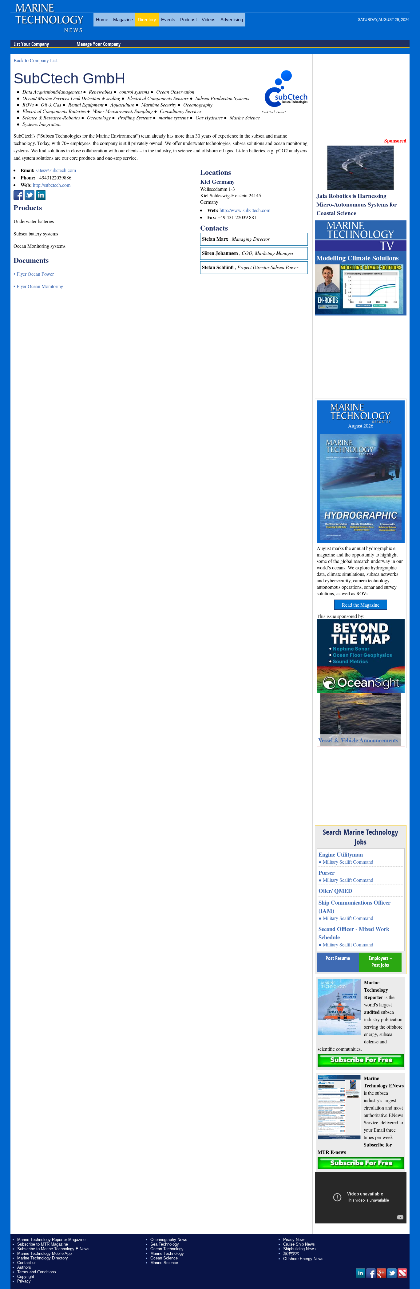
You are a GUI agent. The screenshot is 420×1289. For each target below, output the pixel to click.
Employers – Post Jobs (380, 961)
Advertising (231, 19)
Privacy (24, 1281)
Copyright (25, 1276)
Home (102, 19)
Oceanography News (168, 1239)
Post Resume (338, 958)
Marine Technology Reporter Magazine (51, 1239)
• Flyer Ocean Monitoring (38, 286)
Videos (209, 19)
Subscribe (360, 1060)
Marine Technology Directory (42, 1258)
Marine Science (164, 1262)
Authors (24, 1267)
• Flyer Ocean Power (34, 274)
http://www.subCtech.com (245, 210)
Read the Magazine (360, 604)
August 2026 (360, 425)
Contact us (27, 1262)
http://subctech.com (51, 185)
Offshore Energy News (303, 1258)
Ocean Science (164, 1258)
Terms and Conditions (36, 1272)
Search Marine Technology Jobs (360, 837)
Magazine (123, 19)
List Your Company (31, 44)
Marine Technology (167, 1253)
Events (168, 19)
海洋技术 (291, 1253)
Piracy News (294, 1239)
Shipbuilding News (299, 1249)
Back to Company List (35, 60)
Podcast (188, 19)
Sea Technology (164, 1244)
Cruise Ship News (299, 1244)
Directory (147, 19)
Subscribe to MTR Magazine (42, 1244)
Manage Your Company (99, 44)
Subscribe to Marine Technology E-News (53, 1249)
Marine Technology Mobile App (44, 1253)
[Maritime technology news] (49, 23)
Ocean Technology (167, 1249)
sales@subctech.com (56, 170)
